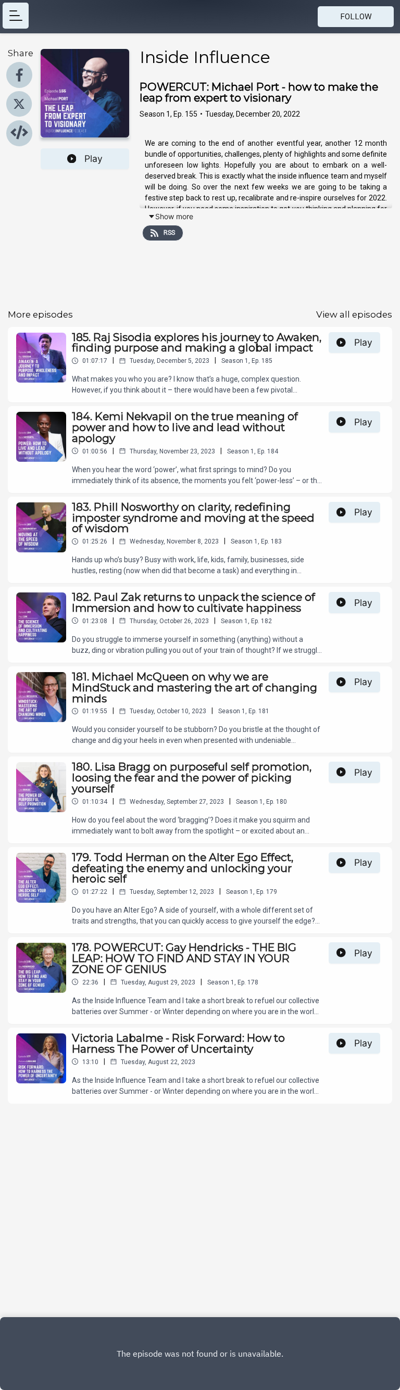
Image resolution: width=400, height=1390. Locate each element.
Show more (174, 216)
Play (93, 158)
